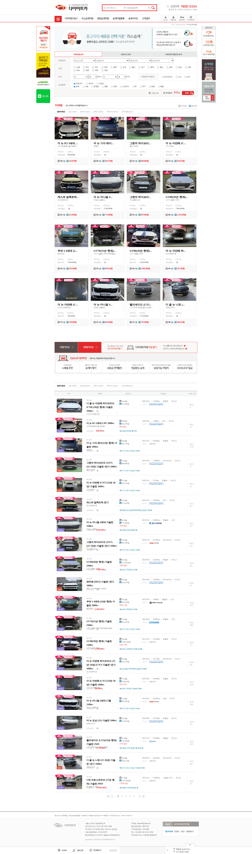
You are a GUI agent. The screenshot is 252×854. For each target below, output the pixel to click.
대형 (115, 86)
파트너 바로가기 (127, 815)
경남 (180, 67)
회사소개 (57, 815)
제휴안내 (106, 815)
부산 (87, 67)
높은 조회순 (72, 112)
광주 (115, 67)
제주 (96, 70)
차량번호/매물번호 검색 (173, 54)
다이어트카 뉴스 (115, 815)
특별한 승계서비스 (183, 849)
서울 (78, 67)
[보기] (117, 835)
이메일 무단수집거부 (95, 815)
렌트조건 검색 (126, 54)
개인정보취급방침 (74, 815)
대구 (96, 67)
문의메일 (64, 815)
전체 (77, 86)
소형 (86, 86)
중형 (106, 86)
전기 (188, 77)
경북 (170, 67)
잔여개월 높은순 (127, 112)
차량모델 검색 (78, 54)
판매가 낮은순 (98, 112)
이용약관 (84, 815)
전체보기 (167, 850)
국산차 (90, 83)
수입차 (101, 83)
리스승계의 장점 (182, 852)
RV (136, 86)
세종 (105, 70)
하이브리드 (168, 77)
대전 (105, 67)
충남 (161, 67)
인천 (124, 67)
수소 (180, 77)
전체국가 (79, 83)
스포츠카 (125, 86)
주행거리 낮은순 (112, 112)
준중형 (96, 86)
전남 (78, 70)
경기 (143, 67)
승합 (153, 86)
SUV (144, 86)
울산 (133, 67)
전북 (189, 67)
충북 (152, 67)
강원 (87, 70)
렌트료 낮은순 (85, 112)
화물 (162, 86)
